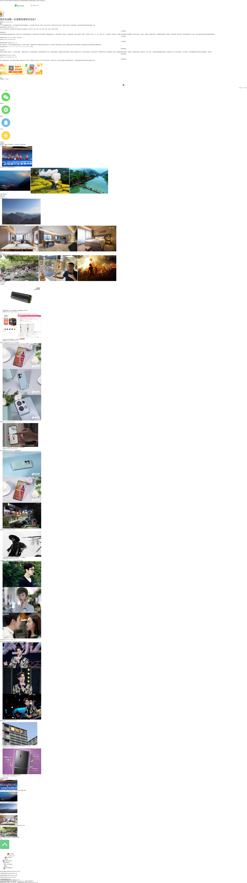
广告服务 (13, 879)
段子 (36, 0)
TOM (1, 146)
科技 (44, 0)
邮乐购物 (6, 879)
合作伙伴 (10, 879)
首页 (1, 0)
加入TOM (18, 879)
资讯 (3, 0)
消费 (38, 0)
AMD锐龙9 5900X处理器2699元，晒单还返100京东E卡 (14, 339)
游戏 (15, 0)
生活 (19, 0)
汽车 (40, 0)
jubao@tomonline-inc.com (32, 882)
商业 (28, 0)
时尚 (13, 0)
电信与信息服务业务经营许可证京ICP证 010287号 (10, 871)
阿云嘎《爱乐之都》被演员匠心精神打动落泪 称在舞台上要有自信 (13, 641)
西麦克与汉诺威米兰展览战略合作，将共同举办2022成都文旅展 (12, 144)
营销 (23, 0)
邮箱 (26, 0)
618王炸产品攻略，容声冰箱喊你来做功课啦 (11, 774)
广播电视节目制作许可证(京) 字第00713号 (8, 873)
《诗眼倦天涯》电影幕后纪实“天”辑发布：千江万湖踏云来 (14, 557)
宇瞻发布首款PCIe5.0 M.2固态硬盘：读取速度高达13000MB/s (15, 310)
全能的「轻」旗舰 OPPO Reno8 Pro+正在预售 (9, 342)
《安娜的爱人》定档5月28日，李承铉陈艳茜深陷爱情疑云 (11, 560)
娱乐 (7, 0)
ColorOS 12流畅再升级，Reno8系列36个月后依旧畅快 (14, 447)
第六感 (4, 22)
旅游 (17, 0)
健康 (34, 0)
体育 (9, 0)
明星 (11, 0)
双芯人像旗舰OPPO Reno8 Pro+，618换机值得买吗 (10, 450)
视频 (30, 0)
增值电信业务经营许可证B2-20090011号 (8, 877)
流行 (5, 0)
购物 (42, 0)
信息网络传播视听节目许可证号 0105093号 (8, 875)
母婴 (21, 0)
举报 (1, 77)
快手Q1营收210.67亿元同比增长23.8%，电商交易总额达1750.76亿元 (17, 745)
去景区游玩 (2, 196)
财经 (32, 0)
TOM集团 (2, 879)
